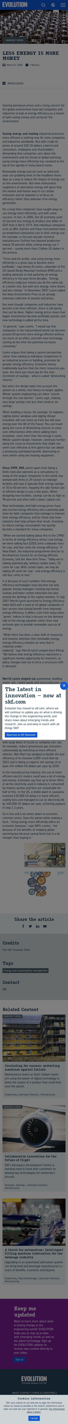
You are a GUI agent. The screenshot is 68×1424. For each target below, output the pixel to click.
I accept (34, 1418)
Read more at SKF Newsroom (21, 734)
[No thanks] (64, 1409)
